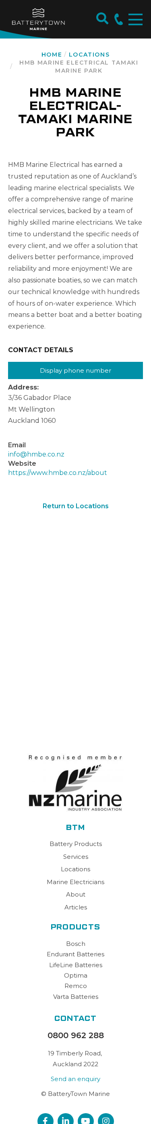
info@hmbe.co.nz (36, 454)
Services (75, 856)
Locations (89, 54)
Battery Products (76, 844)
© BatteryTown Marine (75, 1094)
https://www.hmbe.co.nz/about (57, 473)
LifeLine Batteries (75, 965)
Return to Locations (76, 506)
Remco (75, 986)
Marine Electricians (75, 882)
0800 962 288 (76, 1035)
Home (51, 54)
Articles (75, 907)
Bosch (75, 943)
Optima (75, 975)
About (75, 894)
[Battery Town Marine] (38, 19)
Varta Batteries (75, 996)
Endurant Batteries (75, 954)
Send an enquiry (75, 1079)
